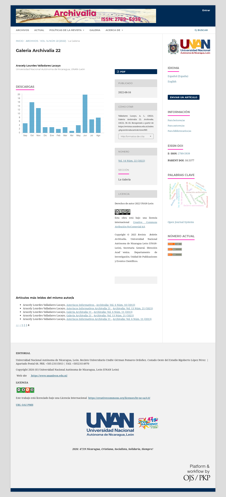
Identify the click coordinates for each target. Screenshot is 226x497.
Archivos (22, 30)
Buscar (202, 30)
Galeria (95, 30)
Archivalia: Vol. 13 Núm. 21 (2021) (133, 308)
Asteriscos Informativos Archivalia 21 (88, 308)
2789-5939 (184, 153)
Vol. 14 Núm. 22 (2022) (53, 40)
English (172, 81)
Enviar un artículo (183, 97)
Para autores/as (176, 125)
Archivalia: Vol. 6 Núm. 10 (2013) (115, 305)
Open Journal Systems (181, 222)
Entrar (206, 10)
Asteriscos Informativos (80, 305)
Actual (39, 30)
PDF (122, 71)
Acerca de (113, 30)
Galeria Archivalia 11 (79, 312)
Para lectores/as (176, 120)
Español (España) (178, 76)
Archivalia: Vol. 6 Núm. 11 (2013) (113, 312)
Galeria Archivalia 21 (79, 315)
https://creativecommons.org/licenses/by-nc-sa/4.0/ (119, 398)
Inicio (19, 40)
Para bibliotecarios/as (179, 130)
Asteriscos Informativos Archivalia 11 (88, 319)
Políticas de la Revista (65, 30)
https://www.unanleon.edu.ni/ (48, 375)
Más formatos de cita (132, 136)
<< (17, 325)
